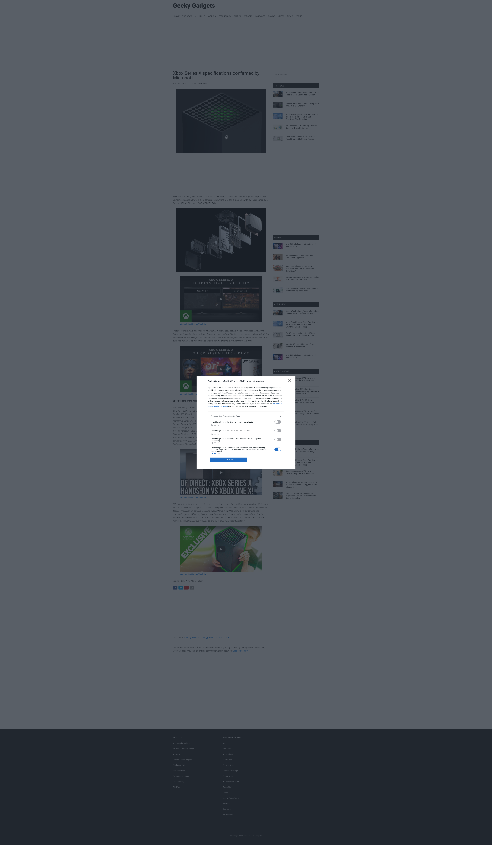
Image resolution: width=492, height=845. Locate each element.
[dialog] (246, 422)
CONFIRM (228, 460)
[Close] (290, 381)
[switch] (277, 422)
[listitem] (246, 416)
